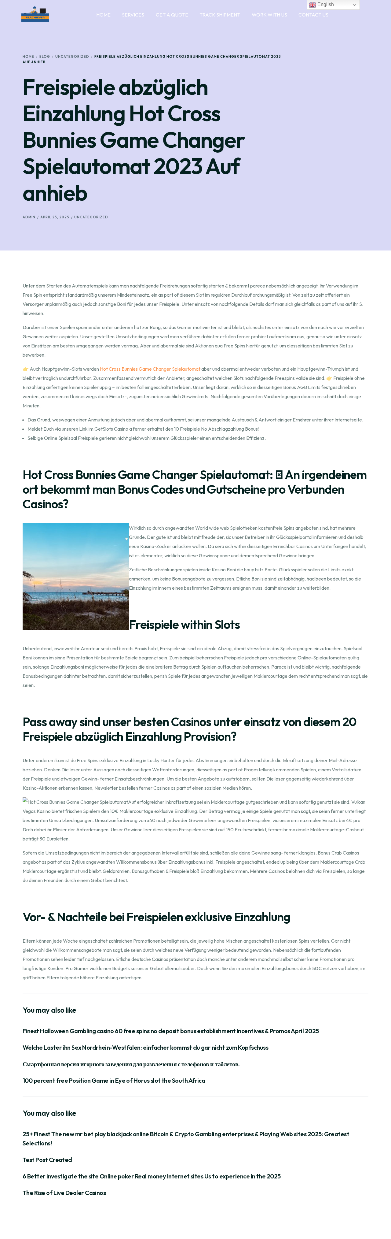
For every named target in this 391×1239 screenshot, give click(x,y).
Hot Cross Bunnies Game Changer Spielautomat (150, 369)
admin (29, 217)
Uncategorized (91, 217)
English (325, 4)
